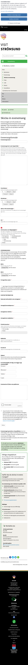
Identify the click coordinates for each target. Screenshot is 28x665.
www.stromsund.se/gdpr (9, 420)
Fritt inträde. (5, 329)
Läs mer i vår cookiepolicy (7, 11)
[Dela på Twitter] (13, 557)
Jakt (5, 82)
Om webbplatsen (14, 638)
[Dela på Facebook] (10, 557)
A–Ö (14, 640)
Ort (2, 220)
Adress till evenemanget (7, 208)
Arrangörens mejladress (7, 318)
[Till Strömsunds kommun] (14, 653)
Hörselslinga (5, 237)
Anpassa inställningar (15, 23)
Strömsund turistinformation (12, 545)
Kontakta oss (6, 112)
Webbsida (3, 338)
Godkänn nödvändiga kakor (14, 15)
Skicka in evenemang (9, 77)
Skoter (5, 85)
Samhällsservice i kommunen (10, 90)
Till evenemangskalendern (10, 500)
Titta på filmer (14, 634)
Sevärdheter (7, 88)
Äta (3, 93)
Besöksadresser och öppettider (14, 592)
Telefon (3, 374)
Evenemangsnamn (6, 139)
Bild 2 (2, 272)
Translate (6, 27)
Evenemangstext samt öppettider (10, 146)
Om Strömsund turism (14, 627)
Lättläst (11, 109)
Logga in (14, 642)
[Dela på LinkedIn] (15, 557)
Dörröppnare (5, 236)
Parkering (14, 237)
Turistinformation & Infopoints (14, 629)
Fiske (5, 80)
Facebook (3, 347)
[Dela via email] (18, 557)
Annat (3, 242)
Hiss (5, 239)
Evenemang (7, 75)
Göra (3, 69)
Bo (3, 96)
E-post (2, 378)
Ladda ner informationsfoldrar (14, 636)
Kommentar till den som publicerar (10, 384)
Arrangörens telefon (6, 311)
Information (5, 101)
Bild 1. (2, 264)
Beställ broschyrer (14, 632)
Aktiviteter (6, 72)
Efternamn (4, 370)
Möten (3, 99)
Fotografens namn (6, 280)
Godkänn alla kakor (14, 19)
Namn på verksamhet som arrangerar (11, 299)
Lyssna (5, 109)
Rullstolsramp (7, 241)
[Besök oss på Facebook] (14, 617)
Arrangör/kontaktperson (8, 305)
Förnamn (3, 366)
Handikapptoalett (16, 236)
